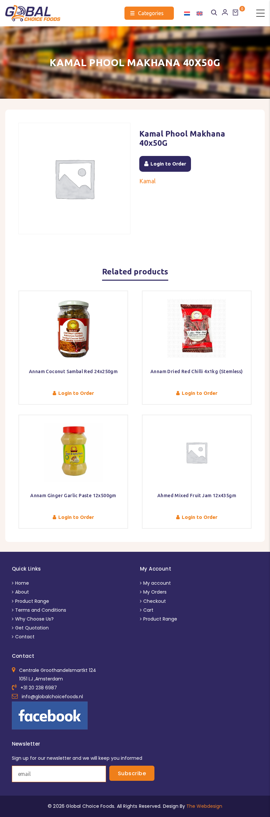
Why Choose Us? (34, 619)
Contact (25, 636)
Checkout (154, 601)
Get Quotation (32, 628)
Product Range (32, 601)
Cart (148, 610)
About (22, 592)
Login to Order (168, 163)
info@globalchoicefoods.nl (52, 696)
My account (157, 583)
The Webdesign (204, 806)
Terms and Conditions (40, 610)
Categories (147, 13)
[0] (235, 12)
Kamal (147, 181)
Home (22, 583)
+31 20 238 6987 (38, 687)
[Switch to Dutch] (187, 13)
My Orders (155, 592)
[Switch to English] (199, 13)
